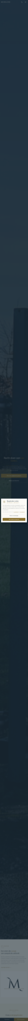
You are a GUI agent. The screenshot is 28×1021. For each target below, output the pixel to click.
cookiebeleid (16, 511)
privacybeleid (22, 511)
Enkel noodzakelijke (14, 515)
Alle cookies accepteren (14, 519)
